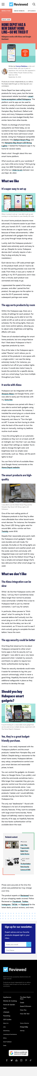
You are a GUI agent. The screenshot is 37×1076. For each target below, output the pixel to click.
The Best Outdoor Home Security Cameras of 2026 (25, 866)
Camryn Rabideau (21, 66)
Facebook (17, 901)
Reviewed (24, 895)
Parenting (6, 1015)
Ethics (5, 1038)
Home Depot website (11, 467)
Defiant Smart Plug (21, 139)
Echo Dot (8, 399)
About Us (5, 1023)
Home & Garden (9, 1004)
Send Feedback (7, 1042)
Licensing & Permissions (10, 1034)
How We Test (24, 1013)
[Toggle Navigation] (3, 4)
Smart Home (6, 19)
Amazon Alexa (8, 393)
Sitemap (22, 1030)
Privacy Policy (24, 1027)
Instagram (6, 904)
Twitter (25, 901)
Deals (22, 1002)
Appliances (7, 997)
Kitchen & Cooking (10, 1001)
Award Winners (19, 11)
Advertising (6, 1030)
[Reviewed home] (18, 4)
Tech (4, 1008)
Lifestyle (6, 1012)
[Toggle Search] (33, 4)
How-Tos (23, 1010)
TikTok (14, 904)
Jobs (4, 1027)
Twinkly (5, 531)
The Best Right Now (25, 998)
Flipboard (25, 904)
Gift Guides (7, 1019)
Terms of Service (24, 1023)
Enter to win (17, 170)
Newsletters (6, 11)
